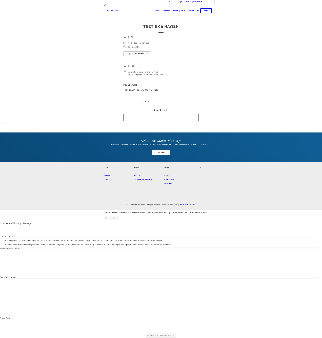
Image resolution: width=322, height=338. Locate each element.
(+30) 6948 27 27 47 (195, 2)
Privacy (167, 175)
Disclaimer (168, 184)
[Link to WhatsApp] (216, 2)
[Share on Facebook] (133, 117)
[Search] (215, 11)
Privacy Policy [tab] (5, 318)
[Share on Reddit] (189, 117)
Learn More (114, 218)
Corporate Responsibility (143, 179)
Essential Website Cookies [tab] (10, 249)
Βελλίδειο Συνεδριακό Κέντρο (143, 71)
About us (137, 175)
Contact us (108, 179)
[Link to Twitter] (205, 2)
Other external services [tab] (8, 277)
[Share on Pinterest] (170, 117)
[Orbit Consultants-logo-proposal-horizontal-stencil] (111, 11)
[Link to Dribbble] (209, 2)
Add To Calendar (139, 54)
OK (106, 218)
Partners (107, 175)
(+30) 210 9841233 (183, 2)
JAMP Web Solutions (187, 205)
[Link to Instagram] (212, 2)
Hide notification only (167, 335)
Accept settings (152, 335)
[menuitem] (157, 11)
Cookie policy (169, 179)
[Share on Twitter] (151, 117)
